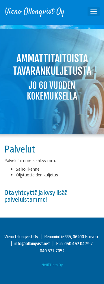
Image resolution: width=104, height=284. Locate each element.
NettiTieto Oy (52, 265)
